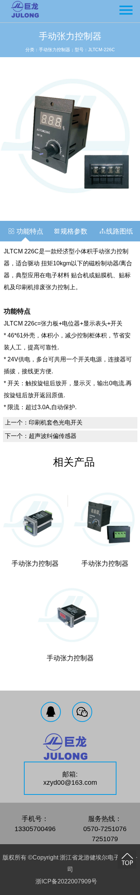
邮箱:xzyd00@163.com (70, 778)
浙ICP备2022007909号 (66, 881)
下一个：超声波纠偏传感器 (41, 436)
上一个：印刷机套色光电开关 (44, 422)
